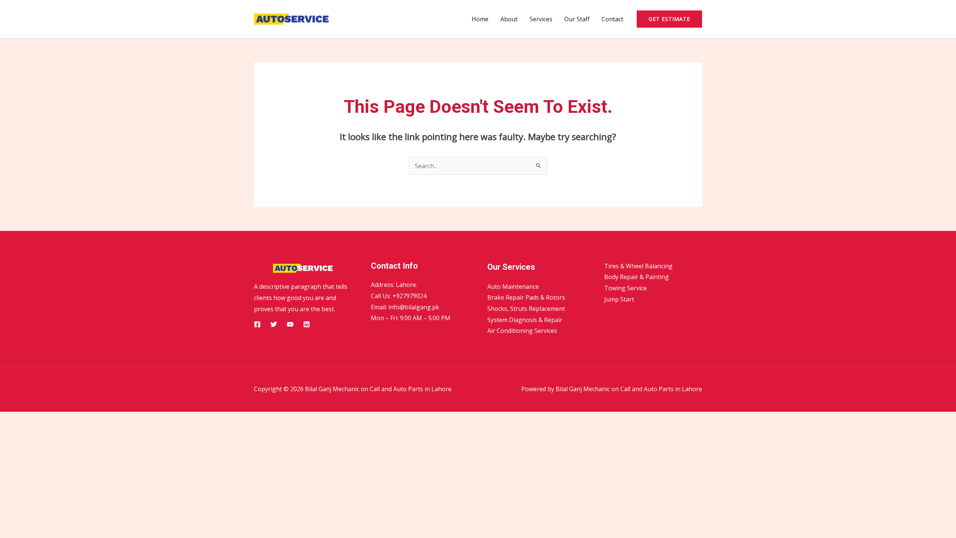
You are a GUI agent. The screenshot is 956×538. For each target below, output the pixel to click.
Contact (612, 19)
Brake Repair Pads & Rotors (526, 297)
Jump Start (619, 299)
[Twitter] (273, 324)
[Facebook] (257, 324)
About (509, 19)
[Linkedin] (306, 324)
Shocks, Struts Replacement (526, 308)
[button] (669, 19)
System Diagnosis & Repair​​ (524, 320)
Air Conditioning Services (522, 331)
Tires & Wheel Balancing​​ (638, 266)
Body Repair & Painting (636, 277)
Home (480, 19)
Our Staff (577, 19)
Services (541, 19)
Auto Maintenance (513, 286)
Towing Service (625, 288)
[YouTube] (290, 324)
